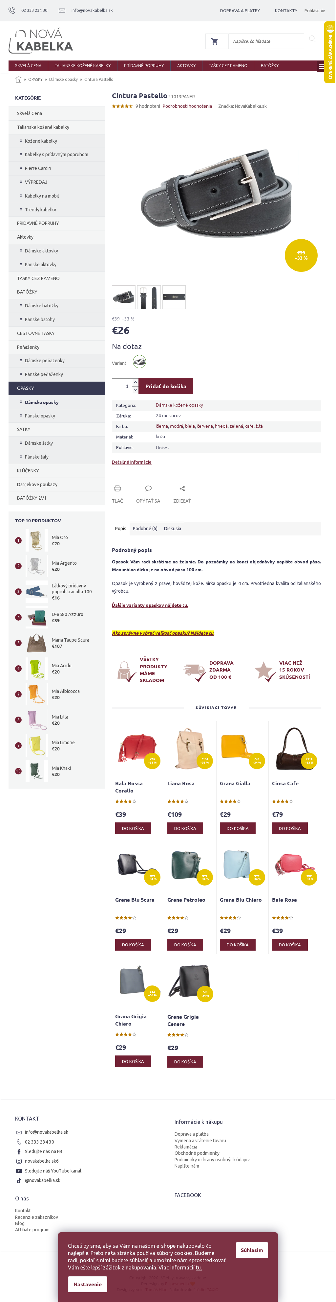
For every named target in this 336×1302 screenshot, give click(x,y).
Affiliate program (32, 1229)
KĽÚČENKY (28, 470)
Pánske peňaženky (44, 374)
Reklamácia (186, 1146)
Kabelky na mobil (42, 196)
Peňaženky (28, 347)
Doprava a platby (240, 10)
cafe (249, 425)
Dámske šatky (39, 443)
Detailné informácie (132, 462)
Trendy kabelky (40, 209)
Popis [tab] (120, 528)
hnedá (221, 425)
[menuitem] (28, 65)
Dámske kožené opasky (179, 404)
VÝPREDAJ (36, 182)
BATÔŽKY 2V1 (32, 498)
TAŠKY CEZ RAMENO (38, 278)
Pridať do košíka (165, 386)
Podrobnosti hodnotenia (187, 106)
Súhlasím (252, 1249)
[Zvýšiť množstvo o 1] (135, 382)
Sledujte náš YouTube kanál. (53, 1170)
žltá (259, 425)
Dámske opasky (42, 402)
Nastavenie (88, 1284)
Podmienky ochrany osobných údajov (212, 1159)
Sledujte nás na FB (43, 1151)
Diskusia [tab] (172, 528)
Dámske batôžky (41, 305)
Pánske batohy (40, 319)
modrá (176, 425)
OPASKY (25, 388)
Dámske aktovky (41, 250)
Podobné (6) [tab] (145, 528)
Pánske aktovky (40, 264)
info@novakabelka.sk (46, 1132)
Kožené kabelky (41, 141)
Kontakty (286, 10)
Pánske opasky (40, 415)
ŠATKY (24, 429)
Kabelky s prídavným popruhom (56, 154)
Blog (20, 1223)
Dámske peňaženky (45, 360)
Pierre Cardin (38, 168)
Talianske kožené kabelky (43, 127)
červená (205, 425)
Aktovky (25, 237)
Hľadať (312, 38)
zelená (236, 425)
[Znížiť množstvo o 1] (135, 390)
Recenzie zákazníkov (36, 1217)
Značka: (242, 106)
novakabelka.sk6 (42, 1161)
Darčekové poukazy (37, 484)
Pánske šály (37, 457)
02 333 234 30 (39, 1142)
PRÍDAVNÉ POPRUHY (38, 223)
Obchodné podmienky (197, 1153)
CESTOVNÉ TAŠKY (36, 333)
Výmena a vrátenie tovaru (200, 1140)
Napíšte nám (187, 1166)
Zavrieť (156, 481)
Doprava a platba (192, 1134)
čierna (162, 425)
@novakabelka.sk (42, 1180)
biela (190, 425)
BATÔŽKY (27, 292)
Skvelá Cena (29, 113)
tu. (199, 1267)
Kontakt (23, 1210)
